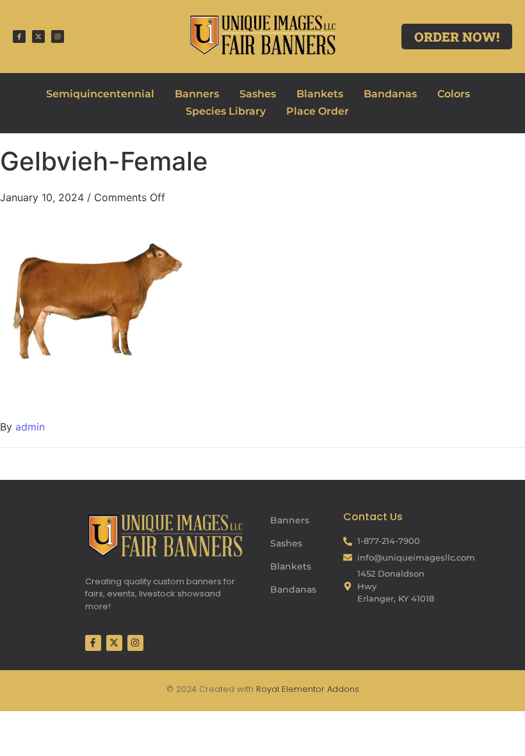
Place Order (317, 111)
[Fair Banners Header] (262, 34)
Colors (453, 94)
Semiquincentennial (100, 94)
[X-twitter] (38, 36)
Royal (267, 689)
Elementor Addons (319, 689)
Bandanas (390, 94)
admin (30, 426)
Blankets (319, 94)
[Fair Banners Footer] (165, 535)
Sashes (257, 94)
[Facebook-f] (19, 36)
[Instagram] (57, 36)
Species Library (226, 111)
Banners (197, 94)
